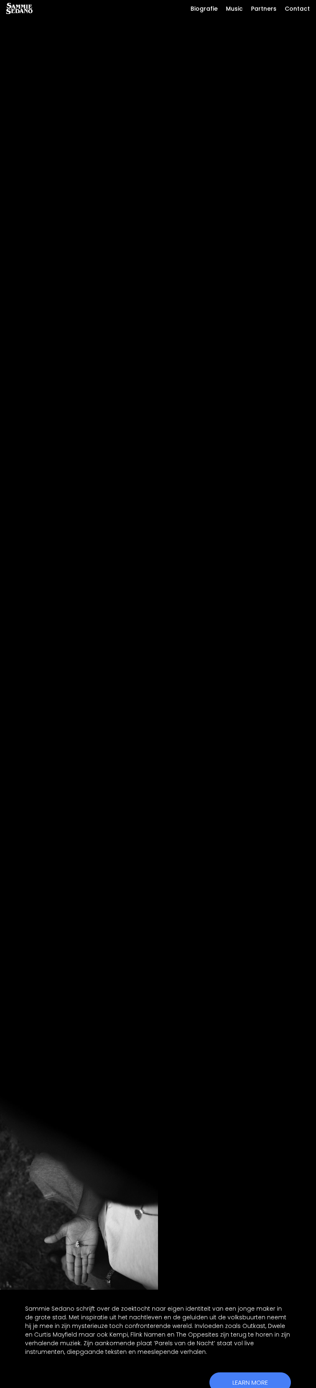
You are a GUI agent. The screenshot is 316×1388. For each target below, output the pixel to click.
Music (234, 9)
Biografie (204, 9)
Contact (297, 9)
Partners (263, 9)
